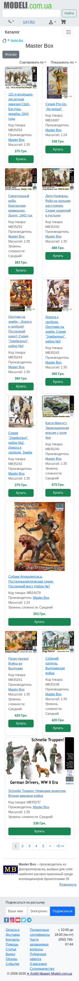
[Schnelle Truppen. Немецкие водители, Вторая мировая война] (39, 761)
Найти (69, 13)
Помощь (12, 944)
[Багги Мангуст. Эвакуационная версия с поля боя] (58, 407)
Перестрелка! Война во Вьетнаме (18, 663)
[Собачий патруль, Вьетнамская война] (58, 642)
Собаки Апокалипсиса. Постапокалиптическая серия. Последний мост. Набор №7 (31, 581)
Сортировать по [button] (31, 62)
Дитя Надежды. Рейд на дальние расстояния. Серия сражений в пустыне (58, 205)
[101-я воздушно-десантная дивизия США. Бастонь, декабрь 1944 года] (21, 78)
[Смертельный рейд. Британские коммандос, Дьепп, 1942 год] (21, 179)
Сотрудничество (42, 968)
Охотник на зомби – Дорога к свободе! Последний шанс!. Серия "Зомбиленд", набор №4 (20, 331)
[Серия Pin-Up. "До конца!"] (58, 83)
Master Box (17, 40)
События (12, 964)
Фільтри (11, 54)
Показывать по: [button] (62, 62)
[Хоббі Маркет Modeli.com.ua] (28, 5)
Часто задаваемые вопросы (39, 944)
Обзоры (11, 959)
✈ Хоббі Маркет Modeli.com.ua (49, 973)
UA (25, 22)
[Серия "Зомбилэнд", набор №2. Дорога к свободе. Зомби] (21, 411)
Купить (21, 159)
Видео (10, 954)
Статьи (11, 949)
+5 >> (60, 846)
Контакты (13, 939)
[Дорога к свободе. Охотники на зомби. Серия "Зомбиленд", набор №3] (58, 295)
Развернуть (68, 884)
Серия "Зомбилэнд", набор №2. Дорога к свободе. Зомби (20, 442)
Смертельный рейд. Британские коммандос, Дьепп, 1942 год (20, 205)
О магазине (38, 964)
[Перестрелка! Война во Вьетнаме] (21, 642)
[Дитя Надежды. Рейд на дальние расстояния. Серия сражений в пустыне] (58, 179)
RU (32, 22)
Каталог (12, 32)
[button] (11, 21)
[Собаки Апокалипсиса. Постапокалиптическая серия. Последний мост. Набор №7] (39, 536)
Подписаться (62, 911)
